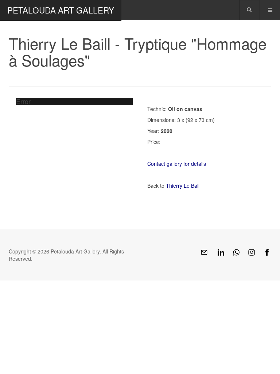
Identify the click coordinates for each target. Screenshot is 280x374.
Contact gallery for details (176, 163)
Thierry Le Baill (183, 185)
